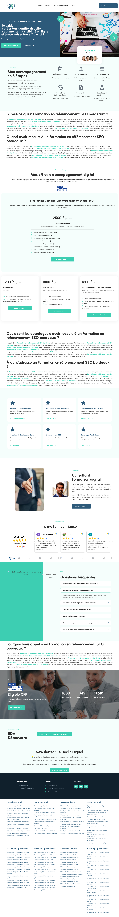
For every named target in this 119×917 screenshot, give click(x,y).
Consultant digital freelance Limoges (18, 864)
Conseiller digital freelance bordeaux (18, 821)
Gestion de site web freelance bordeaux (72, 821)
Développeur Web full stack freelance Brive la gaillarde (98, 891)
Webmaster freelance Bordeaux (69, 876)
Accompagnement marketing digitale (97, 843)
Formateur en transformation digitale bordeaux (44, 822)
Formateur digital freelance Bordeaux (44, 880)
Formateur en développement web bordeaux (44, 809)
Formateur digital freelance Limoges (44, 864)
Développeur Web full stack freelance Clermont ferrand (98, 887)
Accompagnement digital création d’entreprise (96, 839)
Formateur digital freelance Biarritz (44, 882)
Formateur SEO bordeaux (41, 828)
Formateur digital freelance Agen (43, 890)
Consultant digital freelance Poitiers (17, 855)
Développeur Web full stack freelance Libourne (98, 879)
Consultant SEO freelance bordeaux (17, 828)
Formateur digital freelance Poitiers (44, 855)
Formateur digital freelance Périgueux (45, 857)
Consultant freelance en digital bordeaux (19, 810)
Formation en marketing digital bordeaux (45, 833)
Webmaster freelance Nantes (68, 862)
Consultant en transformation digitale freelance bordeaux (18, 818)
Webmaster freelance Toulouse (69, 852)
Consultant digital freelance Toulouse (18, 852)
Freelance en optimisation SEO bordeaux (19, 808)
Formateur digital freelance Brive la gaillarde (44, 877)
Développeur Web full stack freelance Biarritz (98, 900)
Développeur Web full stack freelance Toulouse (98, 853)
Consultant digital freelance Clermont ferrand (18, 872)
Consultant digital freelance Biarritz (17, 880)
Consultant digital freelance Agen (17, 887)
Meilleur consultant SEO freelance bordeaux (97, 831)
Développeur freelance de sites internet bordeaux (72, 811)
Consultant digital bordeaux (15, 806)
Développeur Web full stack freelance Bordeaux (98, 896)
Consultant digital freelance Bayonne (18, 882)
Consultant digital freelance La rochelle (18, 869)
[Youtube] (81, 787)
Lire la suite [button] (40, 550)
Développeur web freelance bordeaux (71, 830)
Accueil (40, 5)
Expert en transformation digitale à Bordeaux (97, 807)
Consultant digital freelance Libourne (18, 867)
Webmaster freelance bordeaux (69, 806)
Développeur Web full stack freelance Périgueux (98, 862)
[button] (111, 541)
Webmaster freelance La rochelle (69, 869)
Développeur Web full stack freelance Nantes (98, 870)
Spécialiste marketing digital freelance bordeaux (18, 825)
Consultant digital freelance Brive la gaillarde (17, 877)
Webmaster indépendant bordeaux (70, 824)
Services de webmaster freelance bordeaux (96, 827)
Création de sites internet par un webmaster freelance (96, 813)
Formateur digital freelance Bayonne (44, 885)
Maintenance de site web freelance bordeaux (70, 818)
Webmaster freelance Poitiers (69, 855)
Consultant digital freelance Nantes (17, 862)
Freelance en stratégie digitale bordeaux (19, 830)
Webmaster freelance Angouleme (70, 884)
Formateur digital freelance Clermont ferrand (44, 872)
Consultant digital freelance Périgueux (18, 857)
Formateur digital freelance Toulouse (44, 852)
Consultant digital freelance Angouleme (18, 885)
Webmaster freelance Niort (68, 859)
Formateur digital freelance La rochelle (45, 869)
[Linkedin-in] (76, 787)
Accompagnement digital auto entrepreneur (95, 835)
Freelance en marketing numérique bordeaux (17, 814)
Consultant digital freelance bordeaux (18, 835)
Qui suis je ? (48, 5)
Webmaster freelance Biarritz (68, 879)
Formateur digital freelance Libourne (44, 867)
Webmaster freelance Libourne (69, 867)
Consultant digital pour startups (96, 819)
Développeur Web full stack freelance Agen (98, 913)
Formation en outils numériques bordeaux (46, 819)
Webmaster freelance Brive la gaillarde (71, 874)
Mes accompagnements (60, 5)
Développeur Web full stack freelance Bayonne (98, 904)
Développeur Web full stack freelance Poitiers (98, 857)
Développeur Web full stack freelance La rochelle (98, 883)
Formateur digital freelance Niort (43, 859)
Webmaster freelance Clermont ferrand (71, 871)
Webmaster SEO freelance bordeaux (70, 808)
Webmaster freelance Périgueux (69, 857)
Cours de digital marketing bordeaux (44, 826)
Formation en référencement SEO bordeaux (43, 816)
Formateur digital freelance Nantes (44, 862)
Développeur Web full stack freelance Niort (98, 866)
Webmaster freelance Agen (68, 886)
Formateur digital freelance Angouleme (45, 887)
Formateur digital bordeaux (42, 806)
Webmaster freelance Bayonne (69, 881)
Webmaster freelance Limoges (69, 864)
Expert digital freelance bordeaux (17, 833)
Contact (73, 5)
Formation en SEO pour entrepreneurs (98, 817)
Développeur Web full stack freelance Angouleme (98, 908)
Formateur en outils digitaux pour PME (98, 810)
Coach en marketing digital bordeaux (44, 812)
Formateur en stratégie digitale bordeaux (46, 830)
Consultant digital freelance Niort (17, 859)
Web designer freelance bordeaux (70, 815)
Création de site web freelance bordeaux (72, 833)
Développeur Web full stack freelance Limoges (98, 874)
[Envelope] (86, 787)
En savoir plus (61, 259)
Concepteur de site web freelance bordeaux (70, 827)
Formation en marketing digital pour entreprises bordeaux (97, 822)
